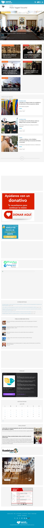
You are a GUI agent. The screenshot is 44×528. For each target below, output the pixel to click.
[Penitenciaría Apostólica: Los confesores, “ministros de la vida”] (32, 67)
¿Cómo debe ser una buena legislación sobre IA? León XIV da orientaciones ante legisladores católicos (19, 307)
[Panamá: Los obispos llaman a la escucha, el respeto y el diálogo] (11, 84)
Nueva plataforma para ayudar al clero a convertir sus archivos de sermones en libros (16, 311)
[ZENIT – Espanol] (12, 2)
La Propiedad (18, 513)
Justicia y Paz (11, 45)
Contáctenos (24, 515)
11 (10, 412)
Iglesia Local (5, 45)
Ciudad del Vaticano (27, 61)
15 (33, 412)
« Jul (3, 420)
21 (27, 414)
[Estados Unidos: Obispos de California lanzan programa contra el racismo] (11, 51)
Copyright (19, 515)
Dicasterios (25, 45)
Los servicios (24, 513)
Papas (20, 137)
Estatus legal (33, 513)
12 (16, 412)
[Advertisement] (22, 169)
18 (10, 414)
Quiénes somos (10, 513)
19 (16, 414)
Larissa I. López (22, 111)
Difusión (29, 513)
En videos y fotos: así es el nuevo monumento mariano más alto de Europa (19, 337)
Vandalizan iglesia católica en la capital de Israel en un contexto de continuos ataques (16, 313)
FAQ (14, 513)
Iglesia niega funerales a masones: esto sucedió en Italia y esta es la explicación (20, 332)
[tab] (16, 489)
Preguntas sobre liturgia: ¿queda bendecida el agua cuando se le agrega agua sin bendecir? (22, 321)
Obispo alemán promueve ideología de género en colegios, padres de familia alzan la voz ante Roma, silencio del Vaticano (23, 344)
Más (22, 158)
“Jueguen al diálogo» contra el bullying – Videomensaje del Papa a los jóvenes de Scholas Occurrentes (30, 141)
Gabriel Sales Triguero (5, 37)
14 (27, 412)
